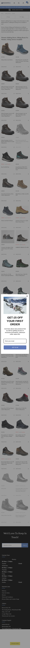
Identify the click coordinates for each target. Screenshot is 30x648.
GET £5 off (15, 347)
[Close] (27, 296)
